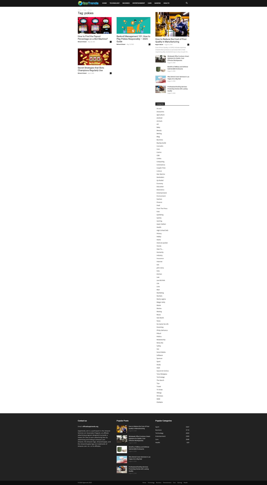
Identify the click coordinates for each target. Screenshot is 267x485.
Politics (159, 336)
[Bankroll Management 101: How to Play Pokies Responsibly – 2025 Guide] (133, 25)
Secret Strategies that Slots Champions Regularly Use (91, 69)
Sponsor (159, 358)
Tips (158, 383)
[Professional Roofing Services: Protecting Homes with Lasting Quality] (160, 89)
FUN (158, 212)
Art (158, 124)
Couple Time (161, 168)
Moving (159, 312)
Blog (158, 137)
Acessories (160, 112)
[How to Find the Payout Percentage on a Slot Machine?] (95, 25)
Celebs (159, 158)
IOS (158, 265)
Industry (159, 255)
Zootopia (160, 402)
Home (104, 3)
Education (160, 187)
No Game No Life (162, 324)
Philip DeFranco (162, 330)
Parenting (160, 327)
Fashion (159, 199)
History (159, 233)
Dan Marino (161, 174)
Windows (160, 396)
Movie (159, 305)
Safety (159, 346)
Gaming (157, 3)
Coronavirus (161, 165)
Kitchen (159, 274)
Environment (161, 196)
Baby (158, 127)
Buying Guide (161, 143)
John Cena (160, 268)
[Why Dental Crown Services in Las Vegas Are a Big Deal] (160, 79)
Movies (159, 308)
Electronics (160, 190)
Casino (159, 152)
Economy (160, 183)
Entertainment (139, 3)
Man (158, 290)
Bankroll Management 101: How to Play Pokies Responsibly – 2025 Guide (133, 39)
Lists (158, 287)
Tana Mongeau (162, 374)
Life (158, 283)
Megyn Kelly (161, 302)
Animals (159, 121)
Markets (159, 296)
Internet (159, 262)
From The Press (162, 208)
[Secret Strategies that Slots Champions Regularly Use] (95, 57)
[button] (186, 3)
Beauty (159, 130)
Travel (159, 386)
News (159, 321)
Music (159, 315)
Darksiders (160, 177)
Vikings (159, 393)
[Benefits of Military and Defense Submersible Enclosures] (160, 69)
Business (126, 3)
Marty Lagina (161, 299)
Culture (159, 171)
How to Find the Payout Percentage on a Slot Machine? (93, 37)
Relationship (161, 340)
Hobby (159, 237)
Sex (158, 349)
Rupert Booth (159, 44)
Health (166, 3)
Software (160, 355)
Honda (159, 246)
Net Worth (160, 318)
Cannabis (160, 146)
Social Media (161, 352)
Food (158, 205)
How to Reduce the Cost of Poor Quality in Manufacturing (171, 40)
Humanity (160, 252)
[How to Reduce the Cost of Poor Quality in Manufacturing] (172, 24)
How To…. (160, 249)
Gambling (160, 215)
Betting (159, 133)
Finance (159, 202)
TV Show (159, 390)
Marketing (160, 293)
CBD (158, 155)
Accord (159, 109)
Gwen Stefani (161, 224)
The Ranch (160, 380)
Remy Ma (160, 343)
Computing (160, 162)
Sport (158, 361)
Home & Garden (162, 243)
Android (159, 118)
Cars (150, 3)
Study (159, 365)
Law (158, 277)
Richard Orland (82, 41)
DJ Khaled (160, 180)
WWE (158, 399)
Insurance (160, 258)
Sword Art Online (163, 371)
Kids (158, 271)
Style (158, 368)
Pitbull (159, 333)
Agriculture (160, 115)
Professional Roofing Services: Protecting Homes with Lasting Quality (178, 89)
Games (159, 218)
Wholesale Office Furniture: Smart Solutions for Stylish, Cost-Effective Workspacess (178, 58)
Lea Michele (161, 280)
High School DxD (162, 230)
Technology (115, 3)
